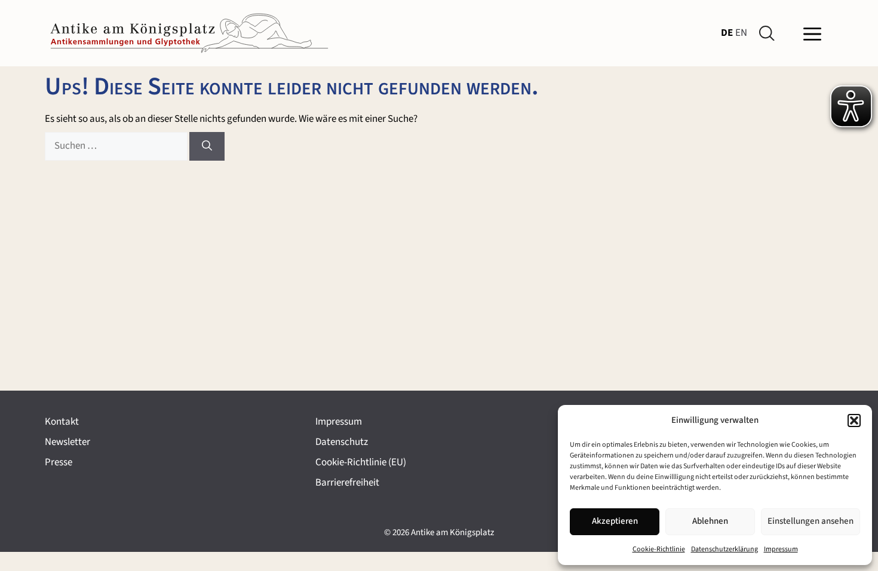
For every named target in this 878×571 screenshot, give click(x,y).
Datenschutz (341, 442)
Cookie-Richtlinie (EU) (360, 462)
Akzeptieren (615, 521)
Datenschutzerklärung (724, 549)
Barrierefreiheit (347, 482)
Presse (58, 462)
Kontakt (62, 422)
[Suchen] (207, 146)
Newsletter (67, 442)
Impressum (781, 549)
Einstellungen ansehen (811, 521)
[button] (854, 420)
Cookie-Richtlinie (659, 549)
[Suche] (769, 33)
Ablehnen (710, 521)
